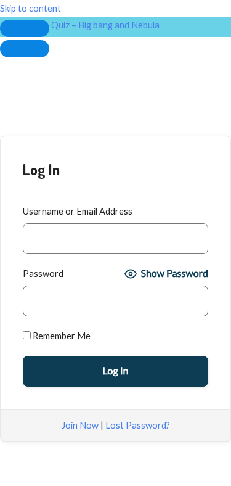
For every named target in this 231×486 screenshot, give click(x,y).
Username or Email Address (77, 211)
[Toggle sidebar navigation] (24, 28)
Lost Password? (137, 425)
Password (43, 273)
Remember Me (61, 336)
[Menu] (24, 48)
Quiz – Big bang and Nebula (105, 25)
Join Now (80, 425)
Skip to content (30, 8)
